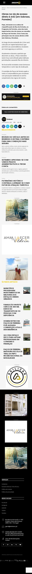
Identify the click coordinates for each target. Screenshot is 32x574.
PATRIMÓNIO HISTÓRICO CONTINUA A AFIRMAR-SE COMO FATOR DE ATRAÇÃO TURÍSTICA (16, 183)
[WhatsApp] (12, 126)
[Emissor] (4, 119)
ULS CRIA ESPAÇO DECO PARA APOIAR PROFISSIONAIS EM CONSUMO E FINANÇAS (12, 339)
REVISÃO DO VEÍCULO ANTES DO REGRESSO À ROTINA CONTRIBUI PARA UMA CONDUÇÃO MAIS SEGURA (15, 140)
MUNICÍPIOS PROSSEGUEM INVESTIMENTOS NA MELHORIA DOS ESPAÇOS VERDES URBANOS (12, 293)
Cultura (3, 178)
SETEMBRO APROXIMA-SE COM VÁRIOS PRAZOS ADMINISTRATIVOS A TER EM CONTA (15, 163)
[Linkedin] (16, 126)
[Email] (20, 126)
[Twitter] (7, 126)
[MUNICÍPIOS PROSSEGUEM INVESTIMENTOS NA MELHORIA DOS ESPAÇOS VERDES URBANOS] (26, 290)
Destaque (4, 7)
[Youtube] (20, 544)
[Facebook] (3, 126)
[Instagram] (7, 544)
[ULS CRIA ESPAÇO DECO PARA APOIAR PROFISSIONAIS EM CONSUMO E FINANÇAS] (26, 337)
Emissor (10, 119)
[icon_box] (13, 520)
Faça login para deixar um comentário (16, 112)
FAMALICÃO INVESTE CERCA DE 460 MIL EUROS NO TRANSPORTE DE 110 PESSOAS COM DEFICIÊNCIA (12, 310)
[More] (24, 126)
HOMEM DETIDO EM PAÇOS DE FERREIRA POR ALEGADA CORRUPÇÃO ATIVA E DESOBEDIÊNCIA (13, 325)
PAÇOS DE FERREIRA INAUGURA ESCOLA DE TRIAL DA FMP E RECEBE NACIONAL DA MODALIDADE (13, 353)
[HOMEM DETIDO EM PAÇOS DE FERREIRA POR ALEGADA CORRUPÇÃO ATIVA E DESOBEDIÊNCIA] (26, 323)
